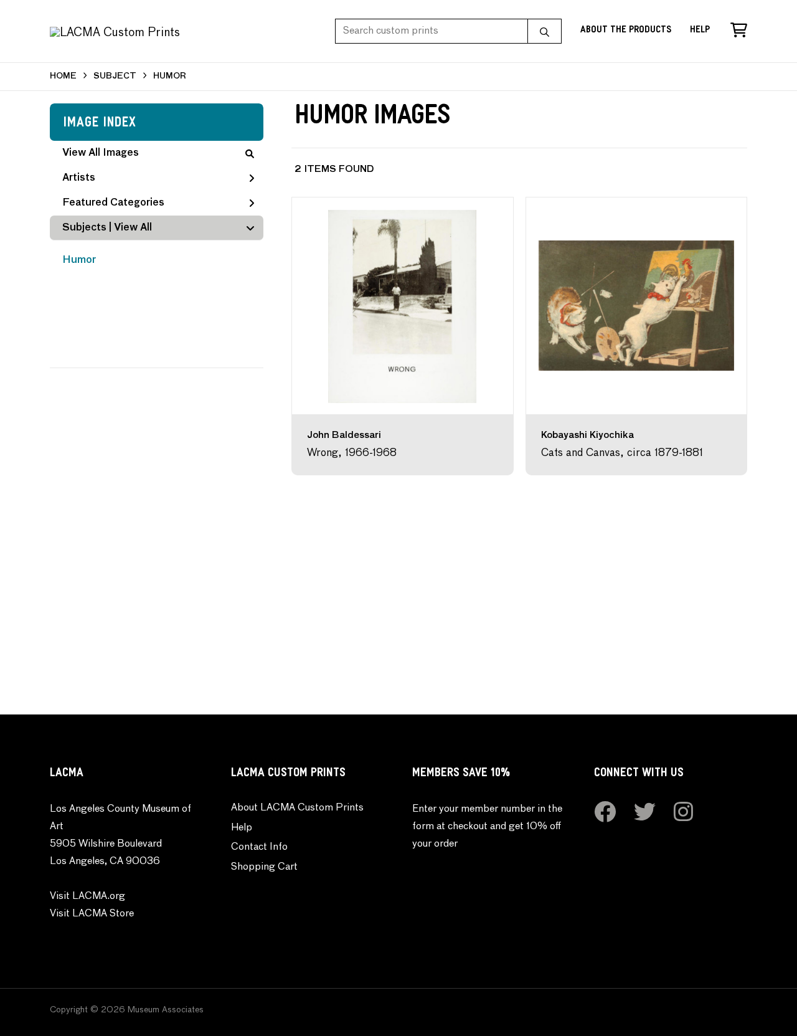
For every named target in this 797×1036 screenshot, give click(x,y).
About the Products (625, 31)
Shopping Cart (264, 867)
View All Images (100, 153)
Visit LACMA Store (92, 914)
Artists (78, 178)
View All (133, 228)
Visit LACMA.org (87, 896)
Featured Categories (113, 203)
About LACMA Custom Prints (297, 808)
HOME (63, 76)
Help (700, 31)
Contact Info (259, 847)
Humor (79, 260)
